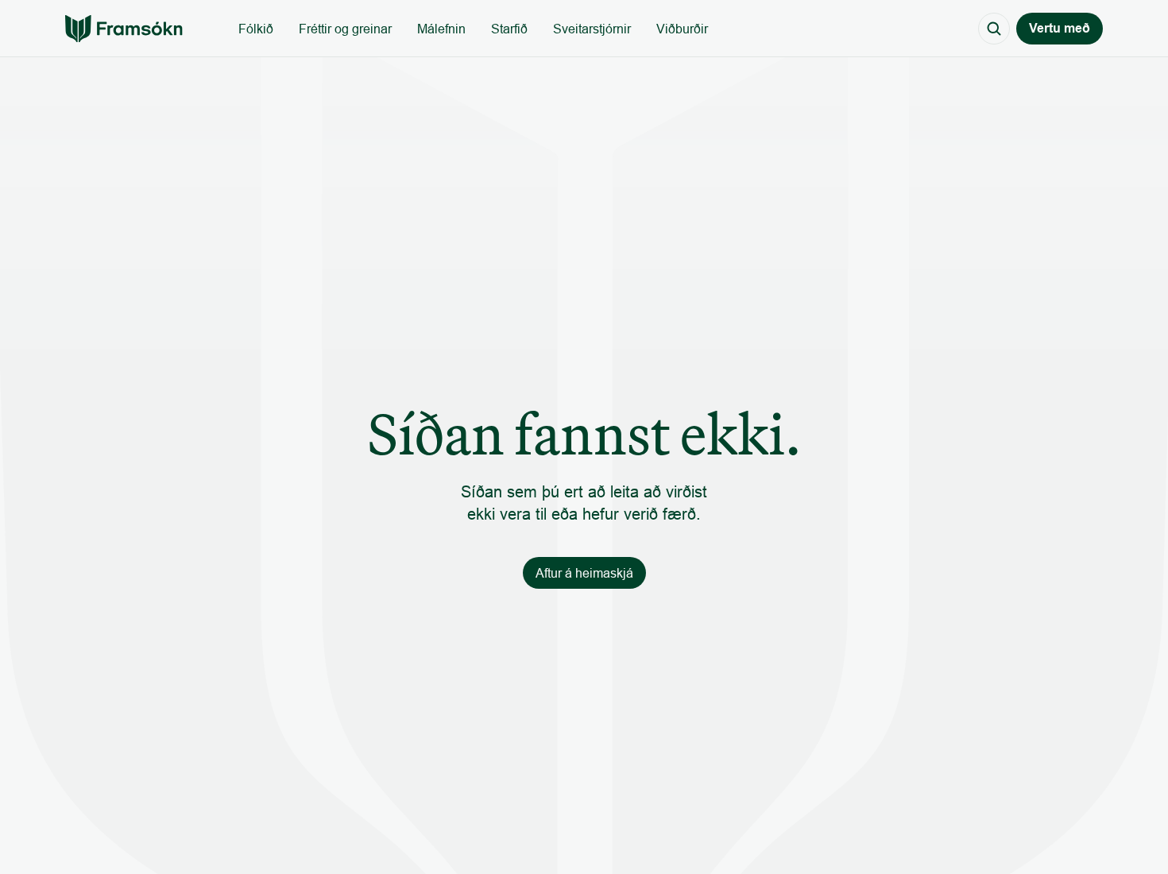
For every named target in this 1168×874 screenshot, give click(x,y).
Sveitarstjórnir (592, 28)
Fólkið (255, 28)
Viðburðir (682, 28)
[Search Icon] (994, 28)
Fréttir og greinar (345, 28)
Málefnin (441, 28)
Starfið (509, 28)
